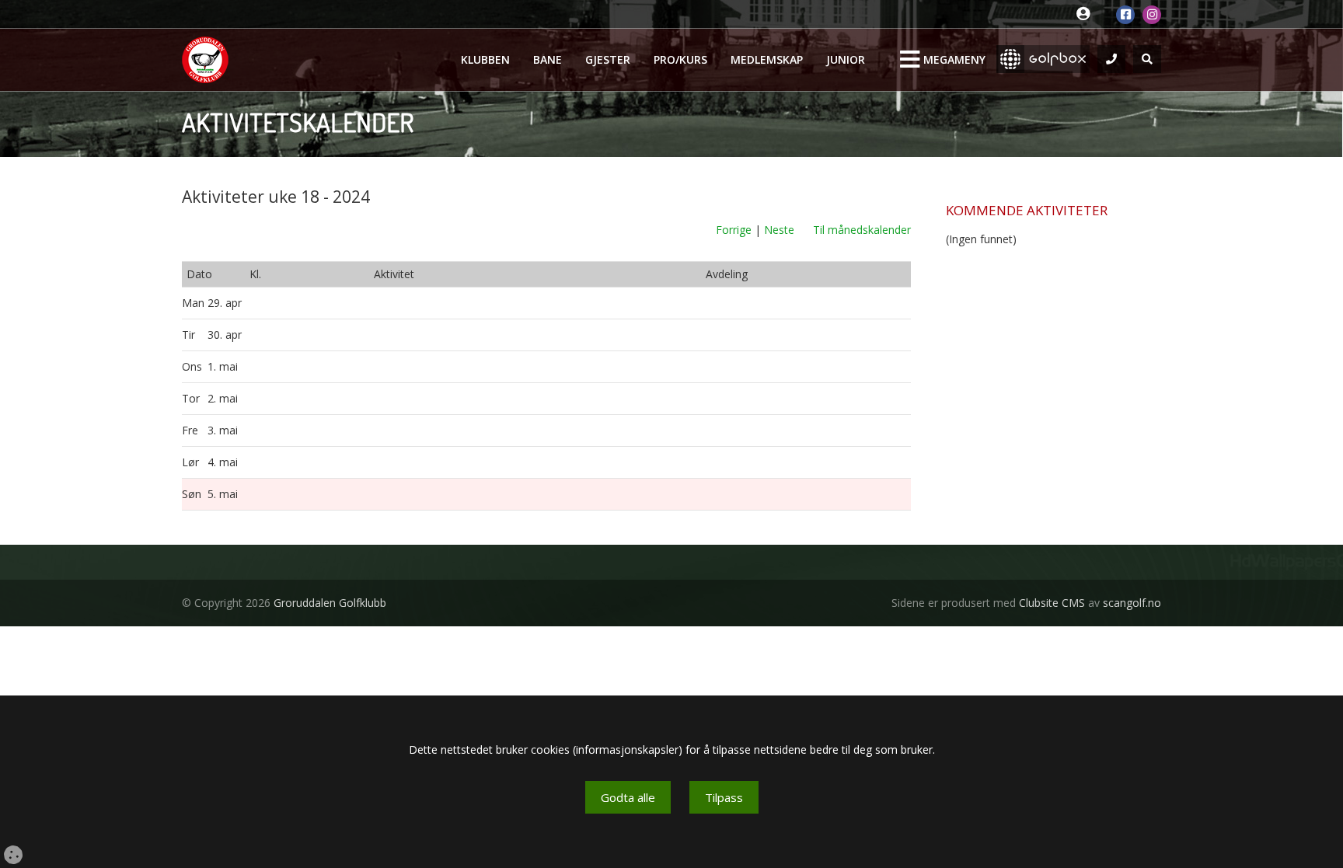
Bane (547, 59)
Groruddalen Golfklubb (330, 602)
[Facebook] (1125, 14)
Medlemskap (767, 59)
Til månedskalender (862, 229)
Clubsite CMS (1052, 602)
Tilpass (724, 797)
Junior (845, 59)
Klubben (485, 59)
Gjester (607, 59)
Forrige (734, 229)
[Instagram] (1151, 14)
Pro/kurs (680, 59)
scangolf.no (1132, 602)
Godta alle (628, 797)
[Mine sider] (1086, 14)
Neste (779, 229)
